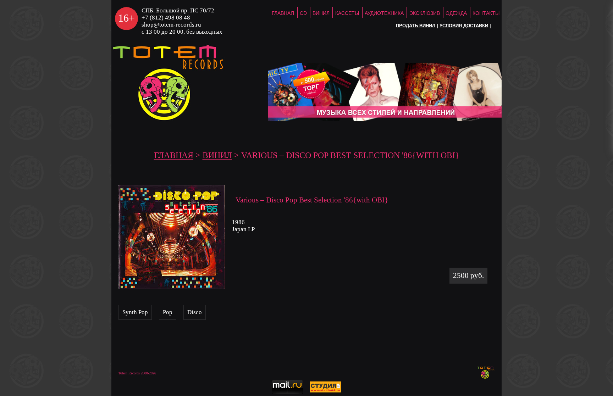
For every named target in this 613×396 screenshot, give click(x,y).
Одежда (456, 13)
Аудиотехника (384, 13)
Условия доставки (464, 25)
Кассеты (347, 13)
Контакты (486, 13)
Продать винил (415, 25)
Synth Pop (135, 312)
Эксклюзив (424, 13)
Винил (321, 13)
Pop (167, 312)
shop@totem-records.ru (171, 24)
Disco (194, 312)
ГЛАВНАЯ (283, 13)
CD (303, 13)
